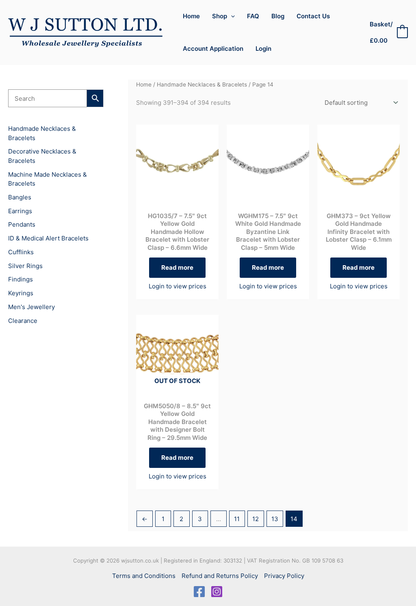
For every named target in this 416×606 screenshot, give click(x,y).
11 (237, 519)
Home (144, 84)
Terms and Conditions (144, 576)
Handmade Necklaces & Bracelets (202, 84)
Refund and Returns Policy (220, 576)
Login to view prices (177, 286)
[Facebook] (199, 591)
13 (274, 519)
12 (255, 519)
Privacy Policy (284, 576)
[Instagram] (216, 591)
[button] (231, 16)
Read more (177, 267)
